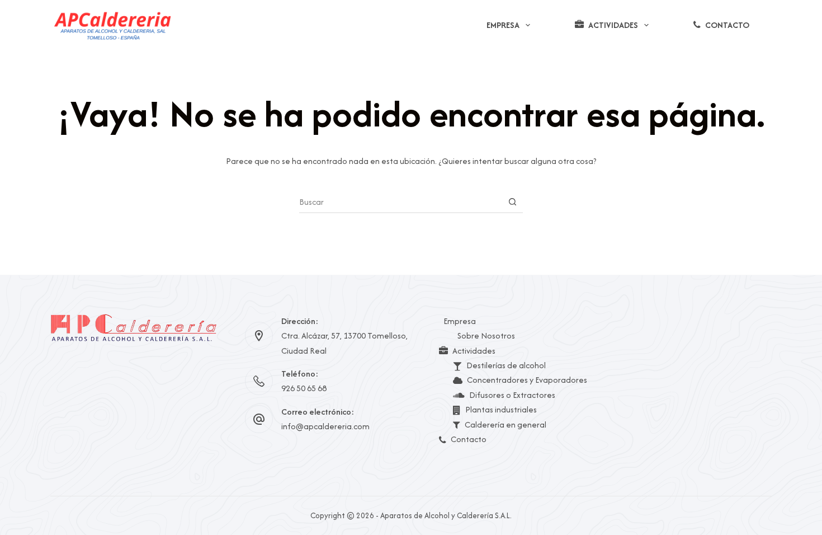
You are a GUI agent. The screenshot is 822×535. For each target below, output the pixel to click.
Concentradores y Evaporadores (527, 380)
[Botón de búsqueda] (512, 201)
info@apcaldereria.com (325, 426)
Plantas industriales (501, 409)
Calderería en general (505, 424)
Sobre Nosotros (486, 335)
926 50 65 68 (304, 388)
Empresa (502, 25)
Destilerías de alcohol (506, 365)
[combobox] (400, 201)
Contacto (727, 25)
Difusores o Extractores (512, 395)
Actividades (613, 25)
